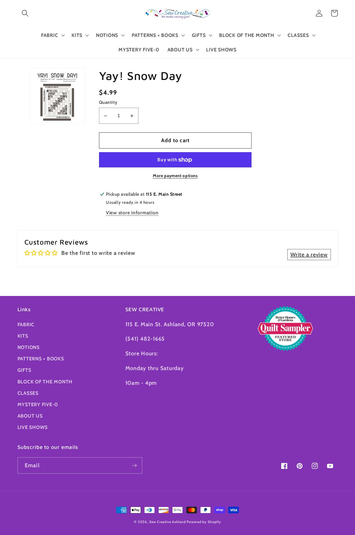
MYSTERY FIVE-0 (37, 404)
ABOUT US (30, 416)
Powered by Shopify (204, 522)
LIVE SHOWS (32, 427)
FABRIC (26, 324)
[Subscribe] (134, 465)
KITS (22, 336)
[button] (25, 13)
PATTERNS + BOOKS (40, 358)
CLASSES (28, 393)
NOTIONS (28, 347)
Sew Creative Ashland (167, 522)
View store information (132, 212)
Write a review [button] (309, 254)
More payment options (175, 175)
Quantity (108, 102)
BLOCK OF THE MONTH (45, 382)
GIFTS (24, 370)
